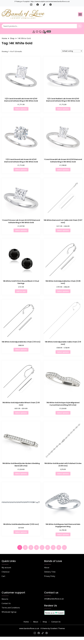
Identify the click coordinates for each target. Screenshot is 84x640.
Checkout (5, 572)
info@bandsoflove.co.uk (54, 599)
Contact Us (6, 603)
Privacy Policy (49, 576)
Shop (45, 622)
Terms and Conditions (11, 607)
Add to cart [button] (21, 291)
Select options (21, 109)
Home (26, 622)
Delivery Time (49, 572)
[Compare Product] (40, 31)
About (46, 567)
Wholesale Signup (9, 612)
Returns (5, 599)
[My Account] (34, 31)
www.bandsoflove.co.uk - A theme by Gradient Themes (42, 628)
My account (6, 567)
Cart (3, 576)
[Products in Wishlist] (37, 31)
